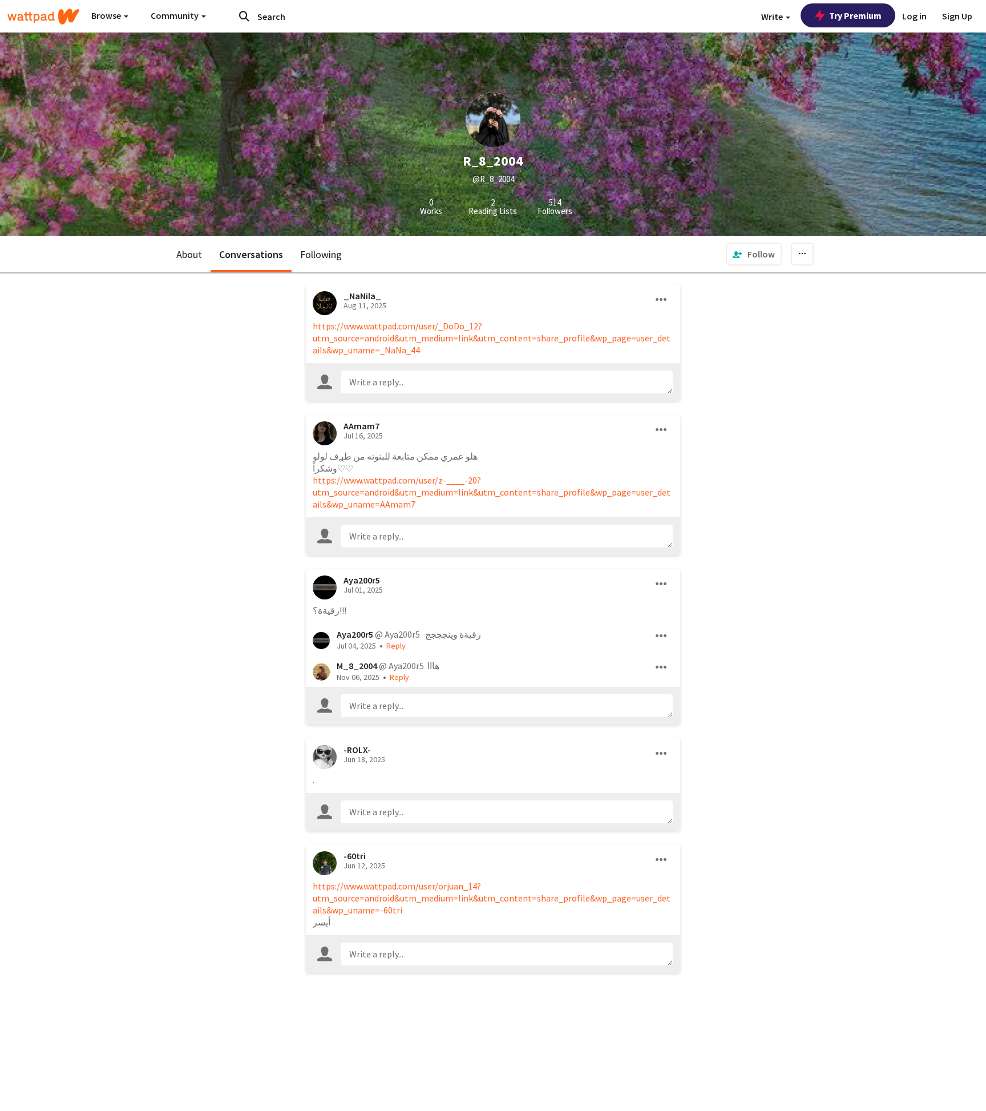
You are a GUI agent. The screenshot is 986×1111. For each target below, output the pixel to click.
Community (175, 15)
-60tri (355, 856)
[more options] (661, 300)
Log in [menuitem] (914, 16)
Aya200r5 (362, 580)
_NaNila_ (362, 295)
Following (321, 254)
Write (773, 16)
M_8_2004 (357, 665)
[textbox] (507, 382)
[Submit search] (244, 16)
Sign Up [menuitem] (957, 16)
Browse (107, 15)
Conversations (251, 254)
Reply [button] (396, 646)
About (189, 254)
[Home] (43, 16)
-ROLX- (357, 749)
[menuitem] (754, 254)
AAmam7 (361, 426)
